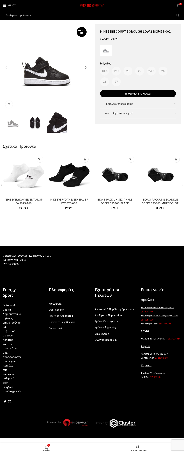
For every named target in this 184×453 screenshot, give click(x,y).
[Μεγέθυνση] (9, 104)
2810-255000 (11, 264)
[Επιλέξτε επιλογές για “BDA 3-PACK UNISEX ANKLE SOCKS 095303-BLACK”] (131, 159)
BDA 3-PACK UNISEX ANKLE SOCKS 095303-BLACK (114, 201)
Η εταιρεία (55, 303)
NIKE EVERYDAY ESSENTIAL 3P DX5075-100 (24, 201)
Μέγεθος (105, 63)
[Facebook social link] (5, 401)
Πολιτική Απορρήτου (61, 315)
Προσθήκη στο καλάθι (138, 93)
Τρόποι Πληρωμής (105, 327)
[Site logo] (92, 5)
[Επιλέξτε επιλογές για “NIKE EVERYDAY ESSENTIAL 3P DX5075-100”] (40, 159)
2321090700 (161, 358)
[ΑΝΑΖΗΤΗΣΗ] (177, 15)
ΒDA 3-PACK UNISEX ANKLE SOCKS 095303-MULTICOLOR (160, 201)
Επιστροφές (102, 333)
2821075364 (174, 339)
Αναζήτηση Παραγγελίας (109, 315)
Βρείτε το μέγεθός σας (62, 322)
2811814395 (164, 323)
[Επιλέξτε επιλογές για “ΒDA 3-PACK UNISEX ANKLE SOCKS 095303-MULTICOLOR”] (176, 159)
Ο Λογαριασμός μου (106, 339)
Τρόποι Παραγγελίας (107, 321)
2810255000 (147, 319)
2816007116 (147, 311)
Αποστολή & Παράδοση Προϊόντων (114, 309)
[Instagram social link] (9, 401)
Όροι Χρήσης (56, 309)
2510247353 (156, 377)
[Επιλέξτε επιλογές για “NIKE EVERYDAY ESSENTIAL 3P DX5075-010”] (85, 159)
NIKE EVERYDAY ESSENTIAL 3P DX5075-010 (69, 201)
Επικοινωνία (56, 328)
